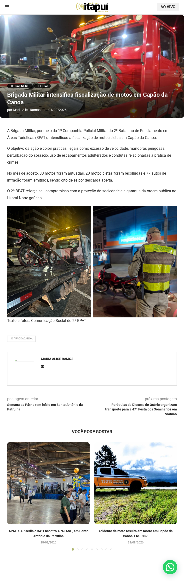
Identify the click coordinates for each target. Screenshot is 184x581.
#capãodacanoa (21, 338)
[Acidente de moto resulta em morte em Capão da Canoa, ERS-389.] (135, 483)
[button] (14, 496)
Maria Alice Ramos (26, 110)
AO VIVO (168, 7)
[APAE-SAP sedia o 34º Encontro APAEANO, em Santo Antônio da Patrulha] (48, 483)
